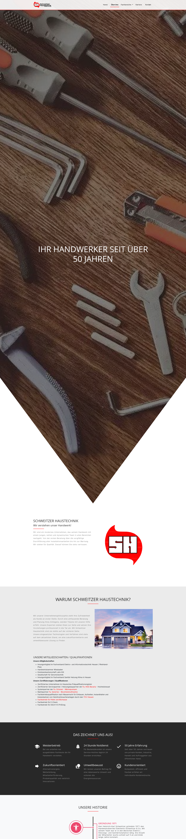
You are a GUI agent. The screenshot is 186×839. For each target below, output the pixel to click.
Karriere (139, 5)
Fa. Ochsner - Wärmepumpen (65, 689)
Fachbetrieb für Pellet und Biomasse (52, 700)
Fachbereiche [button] (126, 5)
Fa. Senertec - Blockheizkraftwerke (63, 692)
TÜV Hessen (89, 697)
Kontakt (148, 5)
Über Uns (114, 5)
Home (105, 5)
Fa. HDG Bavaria (89, 687)
